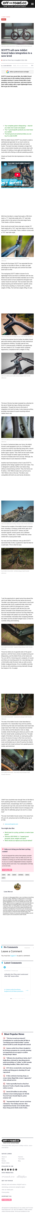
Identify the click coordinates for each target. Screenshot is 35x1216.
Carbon (14, 874)
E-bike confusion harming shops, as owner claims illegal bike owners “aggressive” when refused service (17, 1078)
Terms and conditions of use (22, 1211)
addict (3, 874)
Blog (19, 1161)
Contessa (21, 874)
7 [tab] (19, 998)
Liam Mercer (8, 891)
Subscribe (7, 870)
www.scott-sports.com (11, 824)
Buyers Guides (6, 1163)
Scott (3, 877)
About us (4, 1157)
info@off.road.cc (21, 1184)
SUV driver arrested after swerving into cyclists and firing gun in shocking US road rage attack (17, 1070)
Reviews (4, 1161)
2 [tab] (12, 998)
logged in (13, 956)
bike (9, 874)
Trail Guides (21, 1159)
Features (20, 1157)
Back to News (6, 16)
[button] (32, 4)
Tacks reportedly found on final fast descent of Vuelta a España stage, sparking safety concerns (16, 1086)
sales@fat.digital (20, 1187)
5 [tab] (16, 998)
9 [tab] (22, 998)
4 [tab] (15, 998)
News (3, 1159)
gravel (27, 874)
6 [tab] (18, 998)
